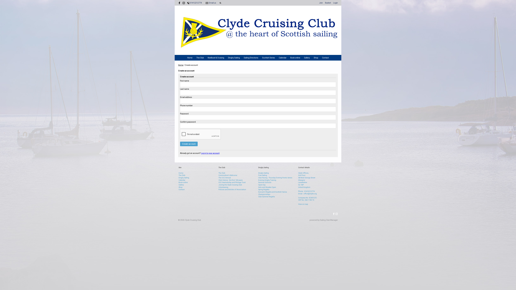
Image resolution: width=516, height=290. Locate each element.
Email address (186, 97)
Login (335, 3)
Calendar (282, 58)
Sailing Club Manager (329, 220)
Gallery (307, 58)
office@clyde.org (310, 194)
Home (189, 58)
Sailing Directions (251, 58)
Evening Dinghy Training (267, 180)
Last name (184, 89)
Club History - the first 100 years (230, 180)
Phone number (186, 105)
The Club (200, 58)
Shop (316, 58)
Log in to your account (210, 153)
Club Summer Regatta (266, 197)
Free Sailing (262, 175)
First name (184, 81)
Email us (212, 3)
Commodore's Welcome (227, 175)
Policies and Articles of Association (232, 190)
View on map (303, 204)
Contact (325, 58)
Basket (328, 3)
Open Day (262, 185)
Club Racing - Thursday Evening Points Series (275, 178)
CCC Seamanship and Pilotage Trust (232, 182)
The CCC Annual (224, 178)
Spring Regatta (263, 190)
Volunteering (223, 187)
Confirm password (188, 122)
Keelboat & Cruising (216, 58)
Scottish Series (268, 58)
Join (321, 3)
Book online (295, 58)
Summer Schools (264, 182)
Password (184, 114)
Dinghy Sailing (234, 58)
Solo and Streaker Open (267, 187)
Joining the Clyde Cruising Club (230, 185)
